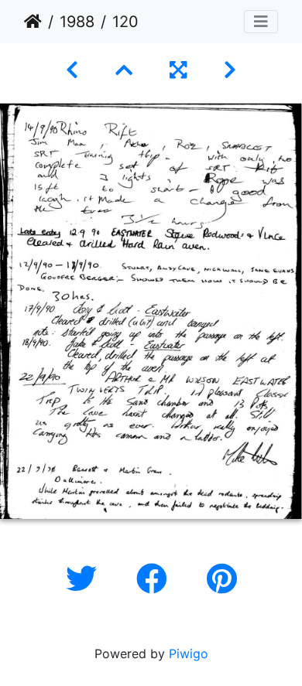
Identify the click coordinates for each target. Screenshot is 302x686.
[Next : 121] (230, 70)
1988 (77, 21)
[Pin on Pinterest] (221, 579)
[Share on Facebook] (156, 579)
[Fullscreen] (178, 70)
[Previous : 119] (72, 70)
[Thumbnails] (124, 70)
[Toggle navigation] (261, 21)
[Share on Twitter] (85, 579)
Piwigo (188, 653)
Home (33, 21)
